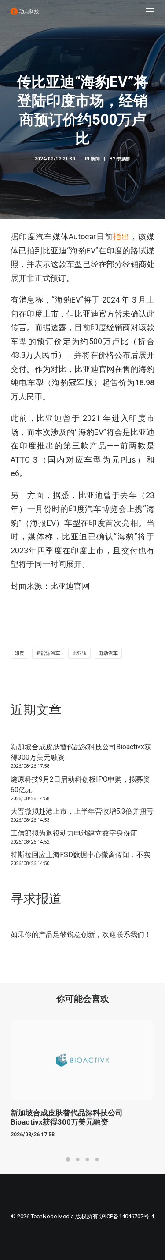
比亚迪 (79, 653)
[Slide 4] (97, 1159)
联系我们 (130, 934)
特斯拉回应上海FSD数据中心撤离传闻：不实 (80, 855)
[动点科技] (25, 11)
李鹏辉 (124, 159)
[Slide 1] (68, 1159)
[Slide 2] (78, 1159)
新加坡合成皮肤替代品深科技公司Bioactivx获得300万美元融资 (81, 752)
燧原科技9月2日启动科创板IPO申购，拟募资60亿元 (80, 784)
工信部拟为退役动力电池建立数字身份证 (74, 833)
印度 (19, 653)
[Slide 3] (87, 1159)
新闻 (95, 159)
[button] (150, 11)
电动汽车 (108, 653)
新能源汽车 (48, 653)
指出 (121, 236)
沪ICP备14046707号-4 (126, 1216)
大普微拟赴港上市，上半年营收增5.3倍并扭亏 (82, 811)
